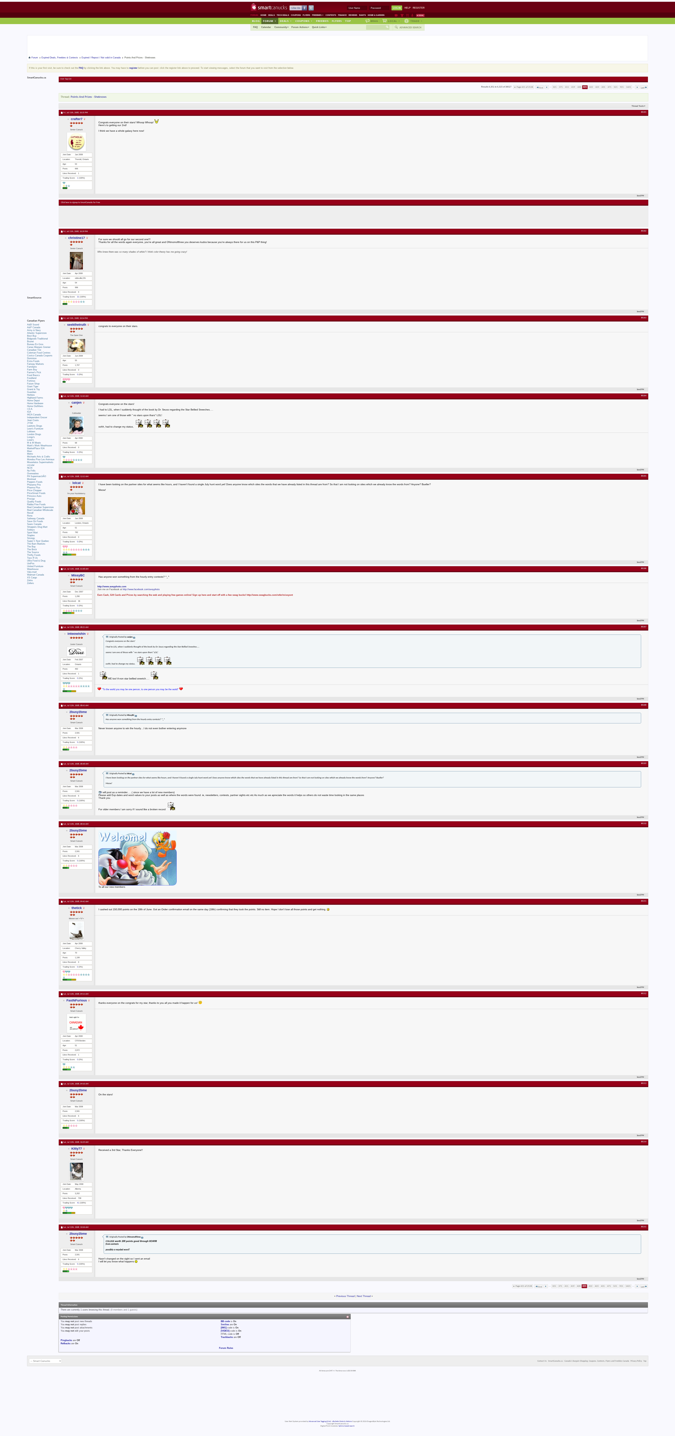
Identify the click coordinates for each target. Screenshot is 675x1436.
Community (280, 27)
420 (579, 87)
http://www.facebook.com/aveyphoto (141, 589)
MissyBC (78, 575)
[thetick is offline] (76, 930)
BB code (225, 1321)
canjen (77, 402)
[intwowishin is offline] (76, 652)
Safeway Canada (35, 518)
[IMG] (224, 1327)
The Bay (31, 546)
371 (561, 87)
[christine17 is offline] (76, 260)
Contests (331, 15)
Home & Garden (376, 15)
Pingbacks (66, 1340)
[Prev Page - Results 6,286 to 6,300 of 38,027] (547, 87)
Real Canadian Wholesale (40, 510)
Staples (31, 535)
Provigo (31, 498)
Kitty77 (76, 1148)
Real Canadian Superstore (40, 507)
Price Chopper (34, 490)
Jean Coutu (33, 420)
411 (567, 87)
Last (642, 88)
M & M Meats (34, 442)
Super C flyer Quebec (38, 541)
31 (78, 297)
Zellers (30, 583)
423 (597, 87)
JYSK (30, 423)
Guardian (31, 392)
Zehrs (30, 580)
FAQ (255, 27)
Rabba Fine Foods (36, 504)
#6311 (643, 901)
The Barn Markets (36, 543)
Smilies (225, 1324)
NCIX (30, 468)
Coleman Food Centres (38, 352)
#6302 (643, 231)
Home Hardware (35, 403)
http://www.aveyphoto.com (111, 586)
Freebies (318, 15)
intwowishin (77, 633)
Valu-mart (32, 572)
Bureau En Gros (35, 344)
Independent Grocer (37, 417)
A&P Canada (33, 327)
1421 (628, 87)
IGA (29, 411)
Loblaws (31, 431)
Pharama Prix (34, 484)
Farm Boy (32, 369)
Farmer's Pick (34, 372)
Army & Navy (34, 330)
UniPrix (30, 563)
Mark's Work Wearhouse (39, 445)
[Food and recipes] (407, 15)
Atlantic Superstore (37, 333)
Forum (269, 21)
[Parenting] (412, 15)
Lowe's (30, 440)
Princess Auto (34, 496)
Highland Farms (35, 397)
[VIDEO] (225, 1330)
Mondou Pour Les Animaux (40, 459)
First (541, 88)
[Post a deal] (420, 15)
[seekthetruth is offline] (76, 345)
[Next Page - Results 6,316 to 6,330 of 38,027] (637, 87)
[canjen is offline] (76, 425)
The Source (33, 552)
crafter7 (76, 119)
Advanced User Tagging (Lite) (320, 1421)
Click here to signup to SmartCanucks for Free (80, 202)
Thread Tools (638, 106)
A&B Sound (33, 324)
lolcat (76, 483)
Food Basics (33, 375)
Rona (29, 515)
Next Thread (364, 1296)
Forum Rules (226, 1348)
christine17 (76, 238)
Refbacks (65, 1343)
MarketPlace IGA (36, 448)
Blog (256, 21)
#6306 (643, 568)
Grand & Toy (33, 389)
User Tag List (65, 79)
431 (603, 87)
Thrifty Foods (34, 555)
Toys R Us (32, 558)
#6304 (643, 396)
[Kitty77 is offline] (76, 1171)
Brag (374, 21)
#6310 (643, 824)
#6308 (643, 705)
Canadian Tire (34, 350)
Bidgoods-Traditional (37, 338)
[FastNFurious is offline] (76, 1023)
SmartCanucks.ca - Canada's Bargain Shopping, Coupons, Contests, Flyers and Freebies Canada (588, 1361)
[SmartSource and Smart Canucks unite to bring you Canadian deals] (41, 305)
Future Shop (33, 383)
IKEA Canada (34, 414)
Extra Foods (33, 361)
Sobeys (31, 529)
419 (573, 87)
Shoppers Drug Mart (37, 527)
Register (419, 8)
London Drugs (34, 434)
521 (616, 87)
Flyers (306, 15)
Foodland (31, 378)
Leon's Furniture (35, 428)
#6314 (643, 1142)
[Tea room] (396, 15)
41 (78, 1203)
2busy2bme (78, 712)
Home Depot (33, 400)
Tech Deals (283, 15)
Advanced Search (410, 27)
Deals (271, 15)
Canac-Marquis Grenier (38, 347)
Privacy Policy (636, 1361)
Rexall (30, 513)
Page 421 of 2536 (525, 87)
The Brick (32, 549)
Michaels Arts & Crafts (38, 456)
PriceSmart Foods (36, 493)
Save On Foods (35, 521)
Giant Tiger (32, 386)
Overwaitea (32, 473)
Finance (342, 15)
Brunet (30, 341)
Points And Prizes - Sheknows (89, 96)
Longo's (31, 437)
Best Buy (32, 336)
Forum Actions (299, 27)
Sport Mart (32, 532)
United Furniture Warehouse (35, 567)
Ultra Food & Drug (36, 560)
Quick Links (318, 27)
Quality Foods (34, 501)
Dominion (32, 358)
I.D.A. (30, 409)
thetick (77, 908)
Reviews (353, 15)
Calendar (266, 27)
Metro (30, 453)
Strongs (31, 538)
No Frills (31, 470)
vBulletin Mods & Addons (342, 1421)
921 (622, 87)
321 (555, 87)
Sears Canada (34, 524)
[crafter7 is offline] (76, 142)
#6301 (643, 112)
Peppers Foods (35, 482)
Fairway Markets (35, 364)
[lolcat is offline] (76, 505)
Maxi (29, 451)
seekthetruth (76, 324)
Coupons (296, 15)
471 (609, 87)
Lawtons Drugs (34, 426)
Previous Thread (345, 1296)
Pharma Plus (33, 487)
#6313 (643, 1083)
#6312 (643, 993)
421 (585, 87)
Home (263, 15)
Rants (362, 15)
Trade (416, 21)
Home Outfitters (35, 406)
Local (394, 21)
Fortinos (31, 381)
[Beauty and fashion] (402, 15)
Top (348, 21)
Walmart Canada (35, 574)
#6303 (643, 318)
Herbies (31, 395)
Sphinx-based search (347, 1426)
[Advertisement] (125, 216)
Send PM (640, 196)
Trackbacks (227, 1337)
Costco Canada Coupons (39, 355)
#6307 (643, 627)
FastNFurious (76, 1000)
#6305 (643, 476)
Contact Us (542, 1361)
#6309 (643, 763)
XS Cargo (32, 577)
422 (591, 87)
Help (407, 8)
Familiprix (32, 366)
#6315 (643, 1227)
